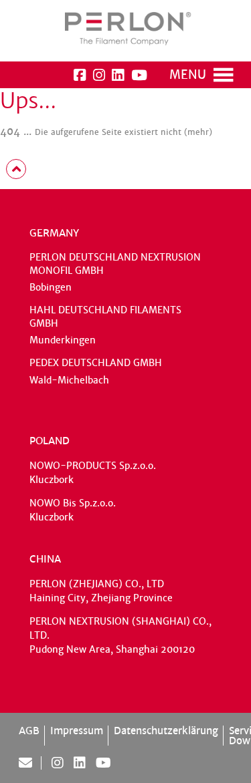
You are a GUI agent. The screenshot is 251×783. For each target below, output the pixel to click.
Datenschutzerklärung (166, 730)
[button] (187, 74)
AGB (29, 730)
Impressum (76, 730)
